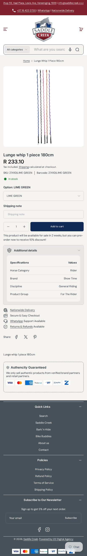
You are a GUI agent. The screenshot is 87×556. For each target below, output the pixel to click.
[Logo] (43, 29)
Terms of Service (44, 483)
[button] (81, 29)
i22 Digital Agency (63, 539)
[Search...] (77, 49)
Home (26, 60)
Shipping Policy (43, 489)
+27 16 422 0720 (26, 10)
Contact (44, 450)
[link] (16, 337)
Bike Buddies (43, 436)
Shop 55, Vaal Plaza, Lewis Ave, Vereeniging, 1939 (29, 3)
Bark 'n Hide (43, 429)
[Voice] (70, 49)
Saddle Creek (43, 422)
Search (43, 416)
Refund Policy (43, 476)
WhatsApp (44, 10)
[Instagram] (47, 529)
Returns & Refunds (21, 326)
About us (43, 443)
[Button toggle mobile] (5, 29)
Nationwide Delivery (63, 10)
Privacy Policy (43, 469)
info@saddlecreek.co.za (71, 3)
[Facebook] (39, 529)
